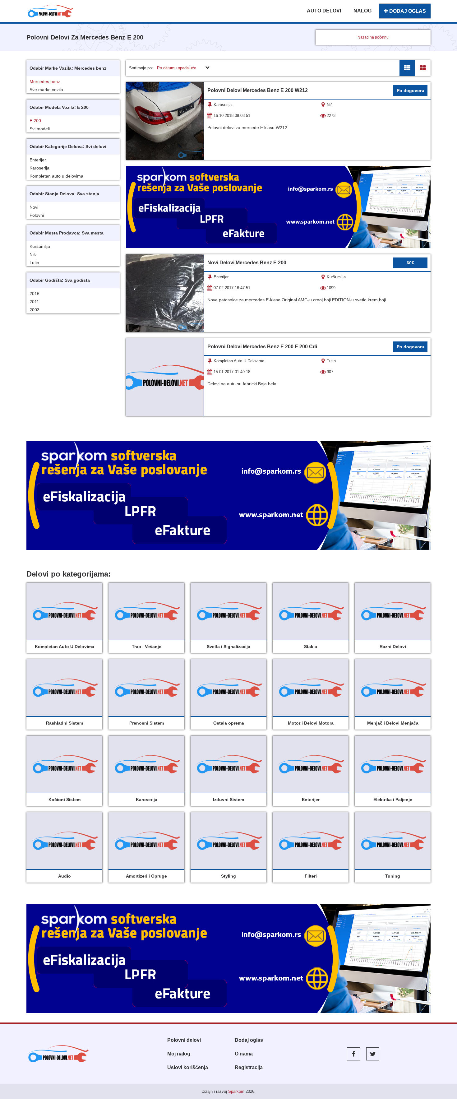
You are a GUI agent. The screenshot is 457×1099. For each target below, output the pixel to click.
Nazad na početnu (373, 37)
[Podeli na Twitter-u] (372, 1053)
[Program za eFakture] (228, 495)
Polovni (37, 215)
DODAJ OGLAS (407, 11)
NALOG (362, 10)
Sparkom (236, 1091)
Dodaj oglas (249, 1040)
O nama (244, 1053)
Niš (33, 254)
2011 (34, 301)
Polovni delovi (184, 1040)
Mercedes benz (45, 81)
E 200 (35, 120)
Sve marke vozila (46, 89)
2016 (34, 293)
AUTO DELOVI (324, 10)
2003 (34, 309)
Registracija (249, 1067)
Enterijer (38, 159)
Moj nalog (178, 1053)
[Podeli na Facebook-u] (353, 1053)
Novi (34, 207)
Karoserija (39, 167)
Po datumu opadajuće (176, 68)
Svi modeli (40, 128)
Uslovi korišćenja (187, 1067)
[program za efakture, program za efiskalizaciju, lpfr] (228, 958)
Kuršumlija (40, 246)
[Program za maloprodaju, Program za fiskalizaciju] (278, 207)
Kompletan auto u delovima (56, 176)
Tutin (34, 262)
